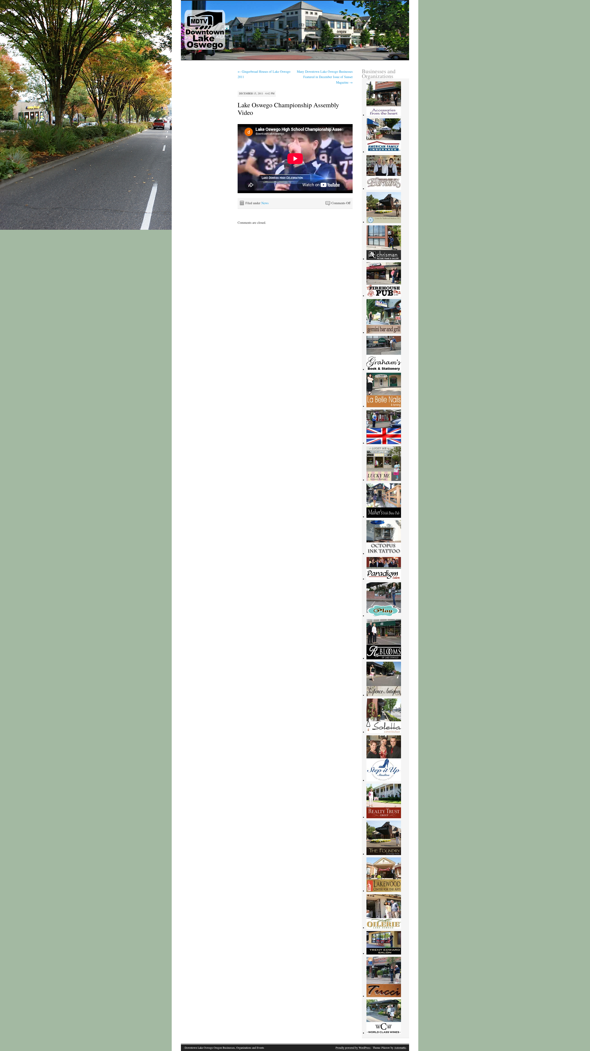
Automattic (400, 1047)
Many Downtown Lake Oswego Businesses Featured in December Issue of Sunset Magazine (325, 77)
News (264, 203)
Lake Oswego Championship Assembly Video (288, 108)
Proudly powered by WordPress (353, 1047)
